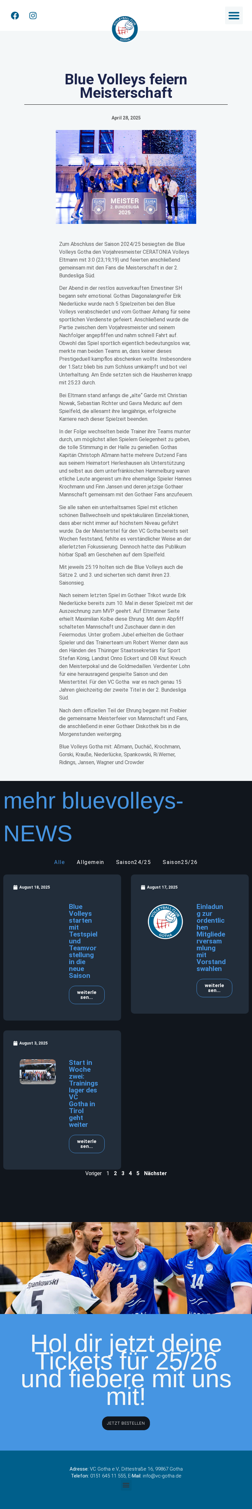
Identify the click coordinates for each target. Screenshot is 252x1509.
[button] (234, 15)
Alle (59, 862)
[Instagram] (33, 15)
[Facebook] (15, 15)
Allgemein (90, 862)
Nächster (155, 1173)
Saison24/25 (133, 862)
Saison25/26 (180, 862)
